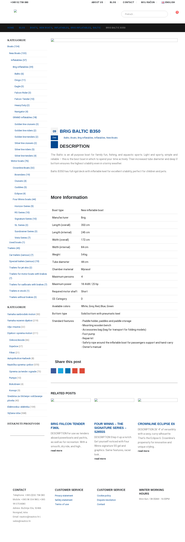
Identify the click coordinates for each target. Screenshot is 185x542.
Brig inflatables (85, 137)
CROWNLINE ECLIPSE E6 (156, 424)
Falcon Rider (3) (23, 92)
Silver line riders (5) (25, 149)
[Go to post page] (71, 410)
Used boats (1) (17, 242)
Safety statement (63, 500)
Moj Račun (148, 2)
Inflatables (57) (19, 60)
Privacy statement (64, 495)
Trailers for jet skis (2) (20, 267)
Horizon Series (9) (24, 206)
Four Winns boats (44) (24, 199)
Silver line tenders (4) (25, 155)
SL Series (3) (21, 225)
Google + (75, 370)
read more (57, 450)
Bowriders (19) (22, 174)
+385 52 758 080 (19, 2)
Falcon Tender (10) (24, 99)
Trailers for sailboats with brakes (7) (28, 284)
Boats (73, 137)
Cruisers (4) (21, 181)
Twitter (60, 370)
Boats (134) (13, 46)
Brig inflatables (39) (23, 67)
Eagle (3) (19, 86)
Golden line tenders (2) (26, 136)
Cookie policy (104, 495)
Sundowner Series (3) (26, 231)
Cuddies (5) (21, 187)
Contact (128, 2)
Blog (113, 2)
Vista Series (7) (23, 237)
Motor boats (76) (20, 161)
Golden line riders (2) (25, 130)
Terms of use (62, 504)
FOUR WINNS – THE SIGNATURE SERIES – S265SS (110, 428)
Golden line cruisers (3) (27, 124)
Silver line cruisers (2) (26, 143)
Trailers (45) (13, 248)
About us (97, 2)
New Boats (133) (18, 53)
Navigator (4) (21, 111)
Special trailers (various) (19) (24, 261)
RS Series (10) (22, 212)
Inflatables (99, 137)
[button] (10, 14)
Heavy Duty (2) (22, 105)
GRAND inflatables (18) (25, 117)
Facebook (53, 370)
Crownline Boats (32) (24, 167)
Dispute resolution (106, 500)
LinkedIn (67, 370)
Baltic (66, 137)
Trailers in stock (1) (19, 290)
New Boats (112, 137)
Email (82, 370)
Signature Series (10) (26, 218)
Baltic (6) (19, 73)
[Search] (163, 14)
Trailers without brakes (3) (23, 297)
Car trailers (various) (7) (21, 255)
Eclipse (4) (20, 193)
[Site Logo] (25, 14)
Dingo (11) (20, 80)
